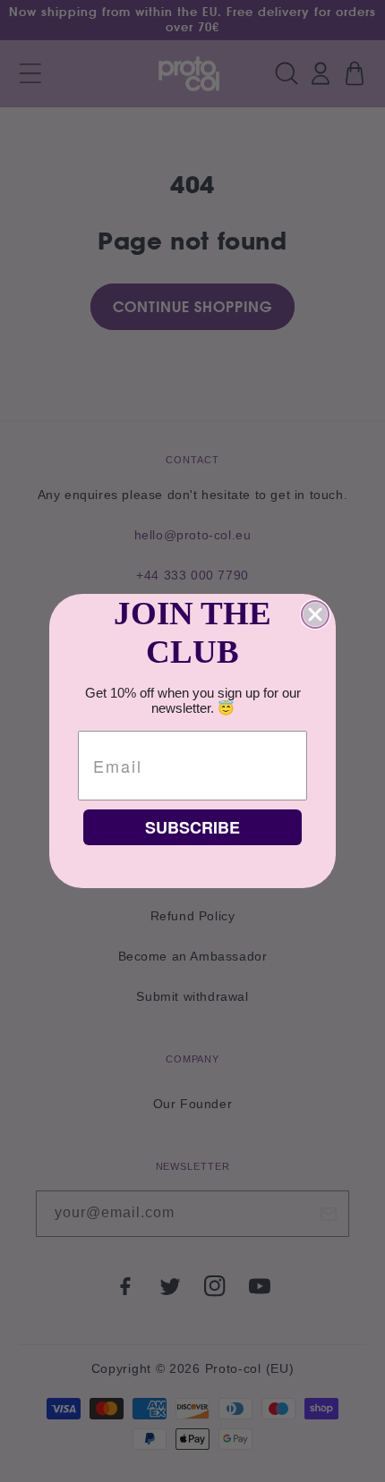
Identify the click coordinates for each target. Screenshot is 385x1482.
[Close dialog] (315, 614)
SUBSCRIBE (192, 827)
